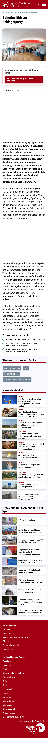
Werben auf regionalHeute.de (15, 637)
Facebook (7, 661)
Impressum (8, 649)
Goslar (6, 685)
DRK (26, 368)
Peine (5, 693)
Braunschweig (9, 677)
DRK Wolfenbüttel (12, 368)
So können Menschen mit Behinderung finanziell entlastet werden (22, 350)
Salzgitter (7, 697)
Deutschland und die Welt (14, 717)
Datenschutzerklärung (12, 645)
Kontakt (6, 629)
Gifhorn (6, 681)
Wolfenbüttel (12, 12)
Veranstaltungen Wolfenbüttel (17, 379)
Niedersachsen (9, 713)
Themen (6, 641)
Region (4, 12)
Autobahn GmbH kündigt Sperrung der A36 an (25, 339)
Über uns (7, 633)
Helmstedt (7, 689)
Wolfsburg (7, 705)
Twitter (6, 669)
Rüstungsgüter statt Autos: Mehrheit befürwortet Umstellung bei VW (21, 344)
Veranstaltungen (11, 374)
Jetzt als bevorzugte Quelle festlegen (20, 79)
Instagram (7, 665)
